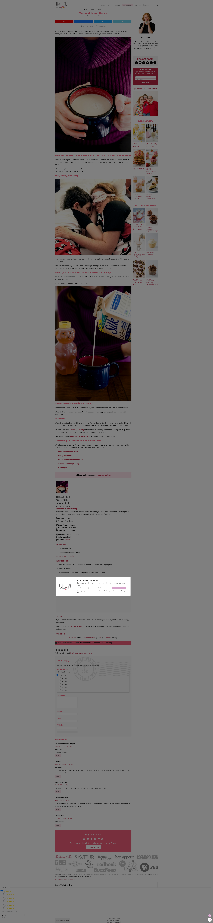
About (110, 5)
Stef (104, 15)
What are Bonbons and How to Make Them (137, 281)
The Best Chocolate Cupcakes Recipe (152, 229)
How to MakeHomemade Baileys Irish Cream (139, 255)
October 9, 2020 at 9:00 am (63, 818)
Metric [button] (71, 556)
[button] (64, 21)
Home (103, 5)
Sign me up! (93, 847)
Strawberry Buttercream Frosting (137, 196)
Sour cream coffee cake (68, 452)
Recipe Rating (62, 669)
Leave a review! (104, 475)
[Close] (157, 885)
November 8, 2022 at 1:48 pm (64, 764)
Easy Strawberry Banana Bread (138, 169)
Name (59, 712)
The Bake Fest (127, 5)
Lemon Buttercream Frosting (137, 144)
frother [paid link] (77, 430)
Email (59, 718)
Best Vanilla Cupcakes (150, 253)
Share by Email (64, 497)
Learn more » (137, 52)
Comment (61, 695)
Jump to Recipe (87, 26)
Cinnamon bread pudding (68, 464)
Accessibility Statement (69, 879)
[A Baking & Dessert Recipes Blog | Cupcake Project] (61, 8)
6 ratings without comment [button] (81, 653)
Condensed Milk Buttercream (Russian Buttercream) (138, 227)
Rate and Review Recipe (62, 920)
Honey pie (62, 468)
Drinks (99, 9)
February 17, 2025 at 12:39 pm (63, 746)
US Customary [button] (61, 556)
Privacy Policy (58, 879)
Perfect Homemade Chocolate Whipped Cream (152, 281)
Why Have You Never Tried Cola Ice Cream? (151, 144)
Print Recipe (101, 26)
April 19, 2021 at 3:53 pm (62, 800)
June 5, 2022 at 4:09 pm (62, 785)
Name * (4, 915)
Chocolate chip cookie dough (70, 460)
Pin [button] (66, 500)
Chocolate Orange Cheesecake (150, 196)
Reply (57, 756)
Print (60, 500)
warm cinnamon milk (79, 436)
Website (60, 725)
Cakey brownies (65, 456)
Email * (4, 917)
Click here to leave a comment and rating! (95, 643)
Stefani (67, 540)
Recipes (117, 5)
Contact (138, 5)
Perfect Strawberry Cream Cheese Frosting (151, 170)
